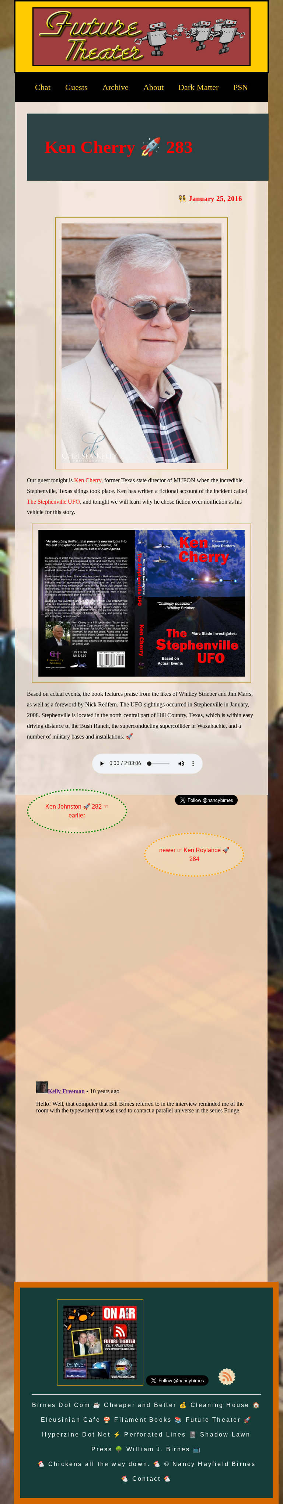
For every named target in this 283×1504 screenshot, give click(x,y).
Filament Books (143, 1420)
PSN (240, 87)
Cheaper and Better (140, 1405)
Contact (146, 1479)
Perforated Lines (155, 1434)
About (153, 87)
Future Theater (213, 1420)
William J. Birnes (158, 1449)
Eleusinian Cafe (71, 1420)
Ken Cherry (87, 480)
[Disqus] (141, 981)
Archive (115, 87)
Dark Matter (198, 87)
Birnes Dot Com (61, 1405)
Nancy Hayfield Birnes (214, 1464)
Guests (76, 87)
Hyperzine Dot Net (76, 1434)
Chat (42, 87)
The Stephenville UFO (53, 502)
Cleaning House (220, 1405)
